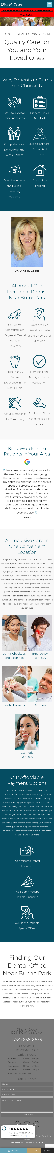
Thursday (12, 1070)
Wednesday (13, 1066)
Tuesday (12, 1062)
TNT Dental (39, 1142)
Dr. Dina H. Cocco (27, 270)
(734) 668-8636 (27, 1039)
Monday (12, 1058)
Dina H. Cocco (11, 4)
